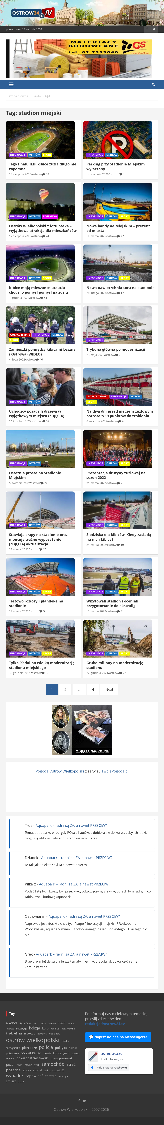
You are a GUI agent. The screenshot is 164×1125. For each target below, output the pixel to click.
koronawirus (51, 1028)
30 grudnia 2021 (20, 673)
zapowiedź (34, 1075)
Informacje (18, 154)
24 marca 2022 (96, 545)
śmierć (11, 1081)
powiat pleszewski (61, 1058)
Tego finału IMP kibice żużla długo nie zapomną (42, 166)
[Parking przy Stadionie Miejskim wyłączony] (117, 140)
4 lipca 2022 (17, 359)
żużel (21, 1081)
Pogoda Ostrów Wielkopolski (60, 771)
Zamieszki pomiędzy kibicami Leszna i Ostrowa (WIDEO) (42, 351)
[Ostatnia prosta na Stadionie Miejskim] (40, 449)
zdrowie (50, 1076)
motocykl (29, 1033)
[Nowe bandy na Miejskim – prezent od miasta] (117, 202)
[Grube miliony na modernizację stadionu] (117, 639)
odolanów (54, 1033)
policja (46, 1047)
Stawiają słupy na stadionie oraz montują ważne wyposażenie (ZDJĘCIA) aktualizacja (38, 539)
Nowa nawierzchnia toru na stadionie (120, 287)
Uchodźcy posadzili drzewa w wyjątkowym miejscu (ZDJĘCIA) (36, 413)
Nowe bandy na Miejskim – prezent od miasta (118, 228)
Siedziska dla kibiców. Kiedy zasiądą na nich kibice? (118, 537)
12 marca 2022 (96, 611)
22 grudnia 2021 (97, 673)
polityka (61, 1047)
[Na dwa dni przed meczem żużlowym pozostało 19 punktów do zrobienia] (117, 387)
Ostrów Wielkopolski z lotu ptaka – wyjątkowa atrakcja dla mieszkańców (43, 228)
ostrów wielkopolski (32, 1040)
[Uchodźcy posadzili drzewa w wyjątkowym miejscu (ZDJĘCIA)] (40, 387)
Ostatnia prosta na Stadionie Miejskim (35, 475)
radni (20, 1064)
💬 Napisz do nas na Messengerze (118, 1037)
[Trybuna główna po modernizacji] (117, 325)
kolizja (34, 1028)
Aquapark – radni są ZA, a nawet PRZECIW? (71, 825)
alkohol (11, 1023)
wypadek (15, 1075)
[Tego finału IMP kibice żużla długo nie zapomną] (40, 140)
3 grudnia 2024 (19, 298)
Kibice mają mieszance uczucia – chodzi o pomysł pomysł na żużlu (38, 290)
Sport (47, 154)
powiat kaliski (31, 1053)
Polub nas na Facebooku (112, 1067)
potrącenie (12, 1053)
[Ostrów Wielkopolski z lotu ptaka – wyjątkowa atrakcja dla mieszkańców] (40, 202)
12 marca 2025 (96, 236)
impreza (10, 1028)
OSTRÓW (34, 154)
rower (28, 1065)
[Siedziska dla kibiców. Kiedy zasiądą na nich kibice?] (117, 510)
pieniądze (29, 1047)
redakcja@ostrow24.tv (105, 1023)
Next (109, 689)
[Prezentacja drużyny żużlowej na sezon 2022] (117, 449)
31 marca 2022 (96, 483)
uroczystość (57, 1070)
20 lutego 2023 (96, 293)
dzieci (62, 1023)
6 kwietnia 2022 (19, 483)
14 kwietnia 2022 (20, 421)
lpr (20, 1033)
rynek (36, 1065)
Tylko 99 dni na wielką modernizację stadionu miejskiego (42, 665)
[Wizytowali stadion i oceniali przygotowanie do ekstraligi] (117, 577)
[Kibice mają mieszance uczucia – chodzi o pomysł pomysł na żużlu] (40, 264)
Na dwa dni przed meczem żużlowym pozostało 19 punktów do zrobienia (119, 413)
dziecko (71, 1023)
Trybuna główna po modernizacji (115, 349)
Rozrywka (50, 216)
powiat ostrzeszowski (32, 1058)
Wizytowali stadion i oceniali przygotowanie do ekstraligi (112, 603)
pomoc (73, 1048)
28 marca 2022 (19, 549)
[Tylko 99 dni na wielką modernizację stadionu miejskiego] (40, 639)
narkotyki (42, 1033)
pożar (10, 1064)
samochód (53, 1064)
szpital (37, 1070)
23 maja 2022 (95, 355)
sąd (46, 1070)
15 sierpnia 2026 (20, 174)
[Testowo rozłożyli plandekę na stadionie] (40, 577)
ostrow (36, 174)
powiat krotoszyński (56, 1053)
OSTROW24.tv (111, 1054)
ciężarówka (25, 1023)
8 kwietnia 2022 (96, 421)
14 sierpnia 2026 (97, 174)
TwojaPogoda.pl (115, 771)
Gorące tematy (20, 334)
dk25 (43, 1023)
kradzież (11, 1033)
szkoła (27, 1070)
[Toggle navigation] (11, 84)
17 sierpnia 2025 (20, 236)
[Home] (18, 96)
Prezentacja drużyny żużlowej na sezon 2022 (116, 475)
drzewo (52, 1023)
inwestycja (21, 1028)
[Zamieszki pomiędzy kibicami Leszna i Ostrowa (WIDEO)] (40, 325)
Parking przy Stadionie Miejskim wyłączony (115, 166)
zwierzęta (63, 1076)
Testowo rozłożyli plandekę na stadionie (36, 603)
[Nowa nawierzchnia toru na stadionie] (117, 264)
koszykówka (68, 1028)
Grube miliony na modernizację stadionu (114, 665)
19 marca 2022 (19, 611)
